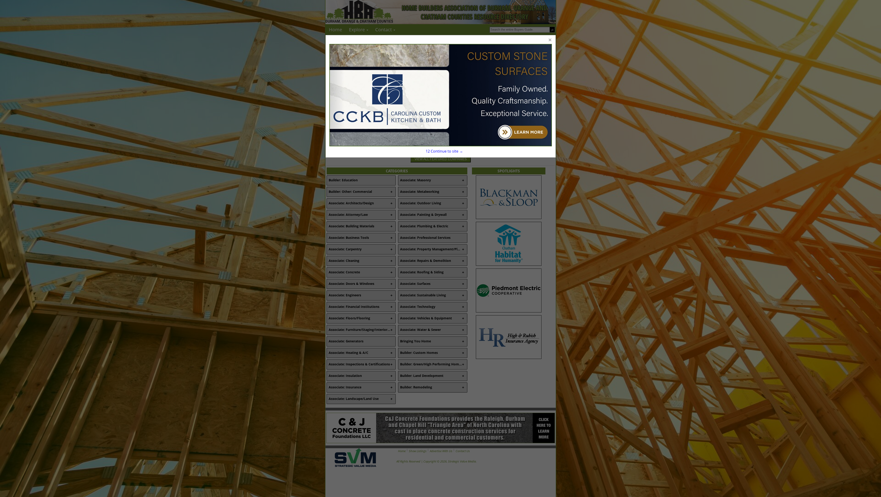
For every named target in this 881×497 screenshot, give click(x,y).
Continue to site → (444, 151)
